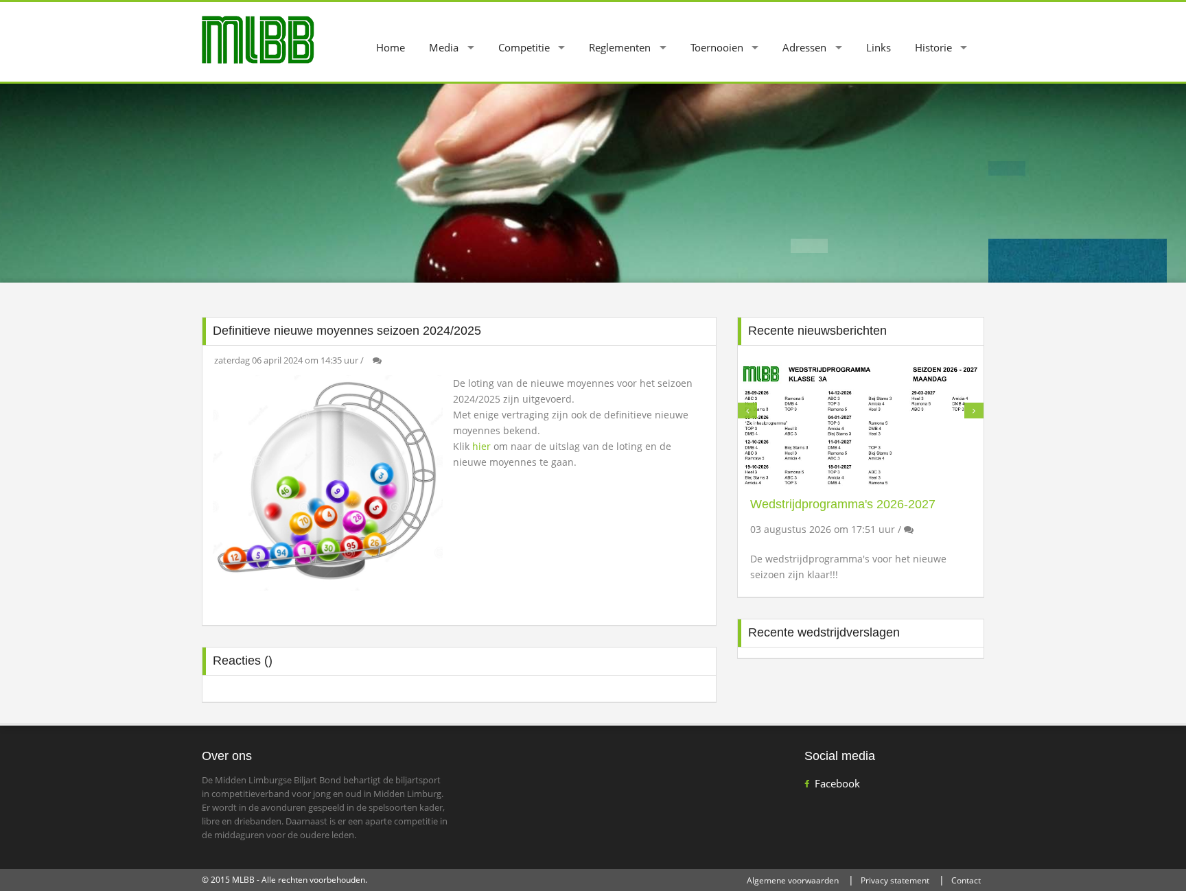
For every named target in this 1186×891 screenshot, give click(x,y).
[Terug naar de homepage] (258, 38)
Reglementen (620, 47)
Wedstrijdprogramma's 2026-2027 (842, 504)
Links (878, 47)
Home (390, 47)
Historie (933, 47)
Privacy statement (895, 880)
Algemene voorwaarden (793, 880)
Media (443, 47)
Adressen (804, 47)
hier (482, 446)
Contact (966, 880)
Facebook (837, 783)
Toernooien (716, 47)
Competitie (524, 47)
